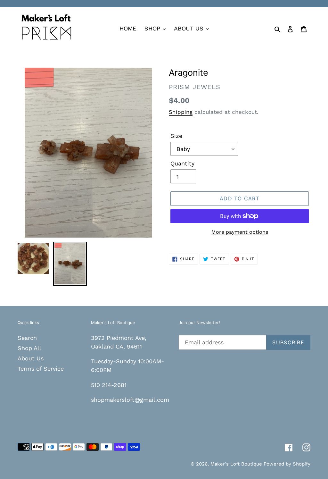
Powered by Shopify (287, 464)
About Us (31, 358)
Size (176, 135)
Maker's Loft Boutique (237, 464)
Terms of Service (41, 368)
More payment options (239, 232)
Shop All (29, 348)
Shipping (181, 112)
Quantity (182, 163)
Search (27, 337)
